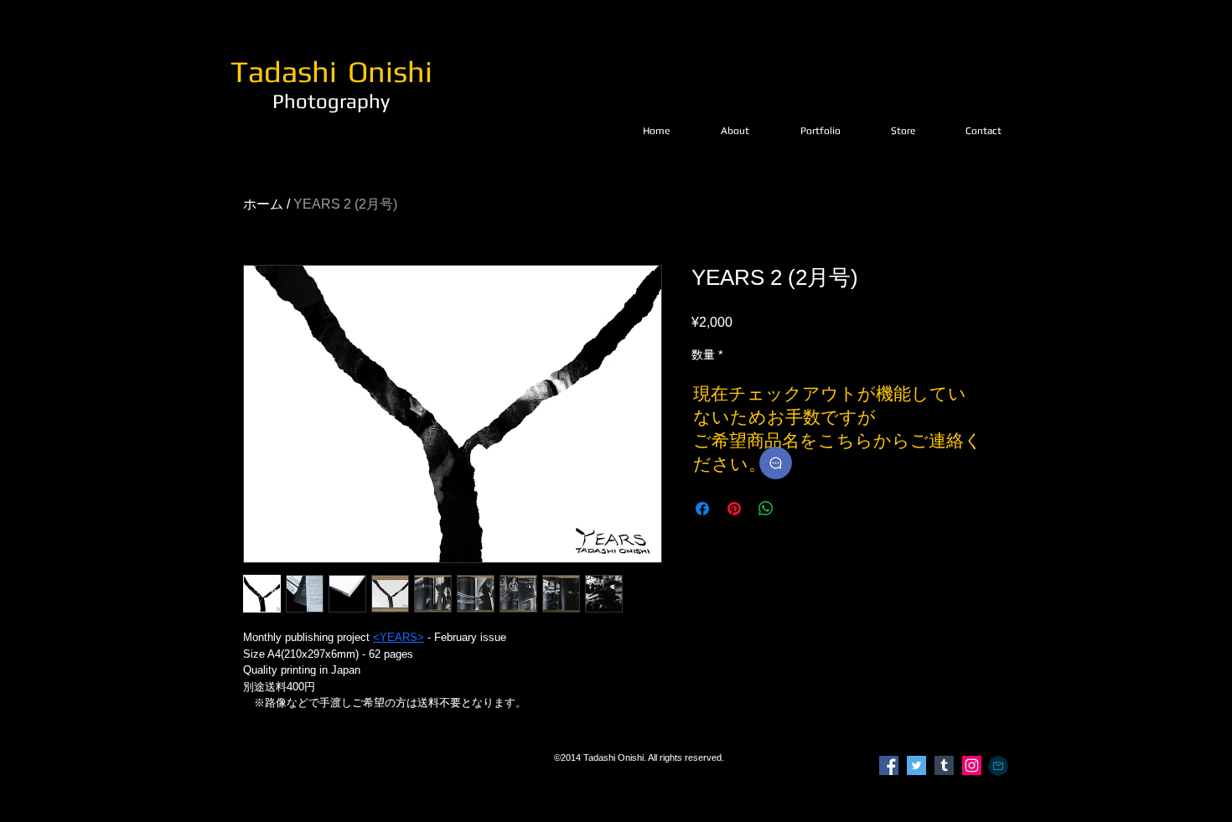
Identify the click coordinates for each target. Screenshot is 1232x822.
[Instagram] (971, 765)
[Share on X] (798, 509)
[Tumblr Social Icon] (944, 765)
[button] (820, 130)
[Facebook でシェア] (702, 509)
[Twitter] (916, 765)
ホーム (263, 204)
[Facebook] (888, 765)
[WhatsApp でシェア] (766, 509)
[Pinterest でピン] (734, 509)
